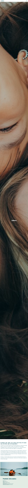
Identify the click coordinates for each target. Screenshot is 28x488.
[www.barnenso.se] (3, 1)
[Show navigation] (26, 1)
